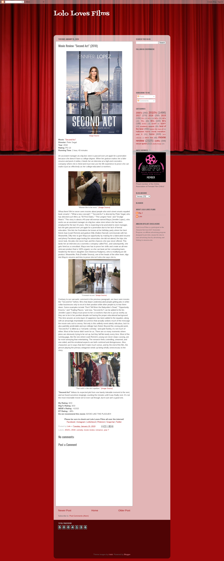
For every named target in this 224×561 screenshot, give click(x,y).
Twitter (119, 422)
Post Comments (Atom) (79, 516)
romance (99, 430)
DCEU (144, 124)
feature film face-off (156, 129)
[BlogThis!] (105, 426)
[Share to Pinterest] (112, 426)
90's (164, 121)
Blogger (127, 554)
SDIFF (163, 124)
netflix (157, 141)
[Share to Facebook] (109, 426)
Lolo (140, 216)
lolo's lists (149, 138)
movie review (89, 430)
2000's (139, 113)
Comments (144, 101)
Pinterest (101, 422)
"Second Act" (70, 140)
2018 (73, 430)
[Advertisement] (103, 28)
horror (152, 134)
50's (156, 118)
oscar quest (141, 143)
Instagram (81, 422)
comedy (79, 430)
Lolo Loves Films (81, 13)
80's (152, 121)
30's (142, 118)
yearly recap (156, 144)
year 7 (106, 430)
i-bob (111, 554)
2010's (67, 430)
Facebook (71, 422)
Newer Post (64, 510)
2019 (163, 115)
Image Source (94, 136)
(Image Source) (104, 207)
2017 (138, 115)
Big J (141, 213)
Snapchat (110, 422)
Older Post (124, 510)
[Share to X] (107, 426)
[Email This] (102, 426)
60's (164, 118)
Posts (141, 96)
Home (94, 510)
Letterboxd (91, 422)
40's (149, 118)
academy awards (147, 126)
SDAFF (153, 124)
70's (142, 121)
